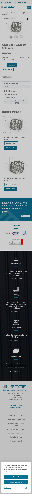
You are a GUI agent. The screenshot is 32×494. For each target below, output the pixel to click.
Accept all (16, 477)
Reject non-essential (16, 482)
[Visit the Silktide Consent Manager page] (26, 488)
